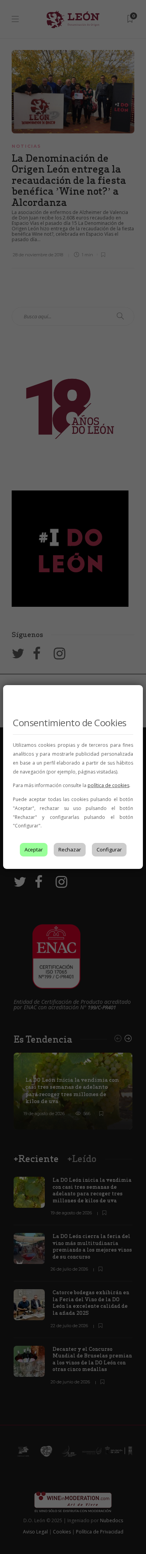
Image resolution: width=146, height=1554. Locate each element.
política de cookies (108, 785)
